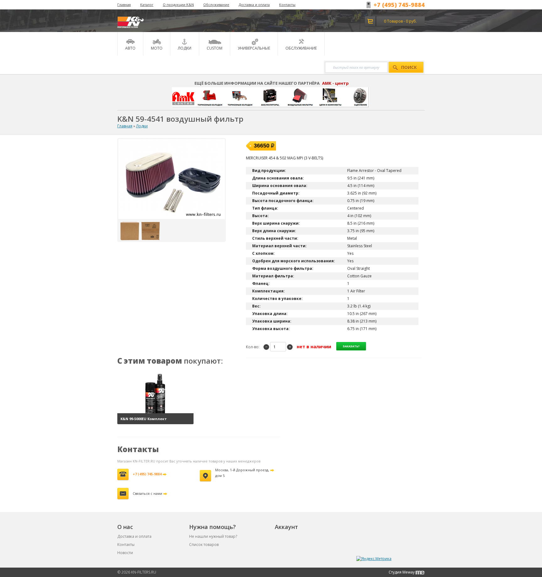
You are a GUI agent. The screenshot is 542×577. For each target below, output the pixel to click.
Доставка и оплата (254, 4)
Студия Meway (402, 572)
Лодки (142, 126)
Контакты (287, 4)
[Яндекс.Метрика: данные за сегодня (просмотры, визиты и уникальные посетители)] (373, 559)
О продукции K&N (178, 4)
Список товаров (204, 544)
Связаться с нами (147, 493)
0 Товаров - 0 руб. (400, 21)
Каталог (146, 4)
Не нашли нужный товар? (213, 536)
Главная (124, 4)
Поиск (409, 67)
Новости (125, 552)
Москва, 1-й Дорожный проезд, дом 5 (242, 472)
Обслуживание (216, 4)
